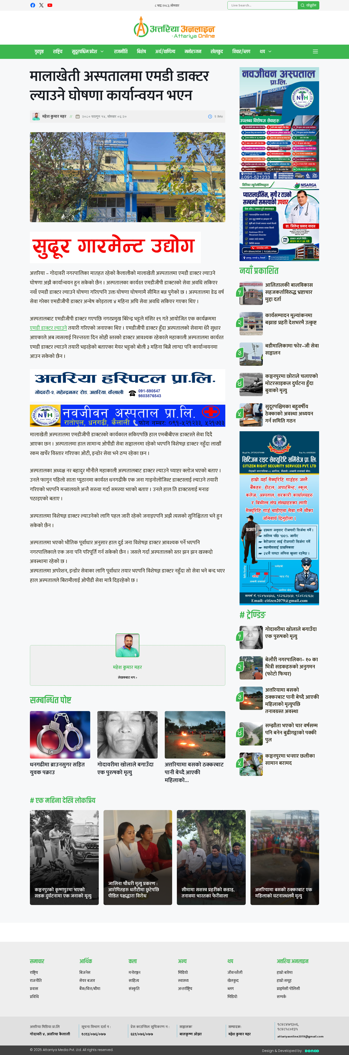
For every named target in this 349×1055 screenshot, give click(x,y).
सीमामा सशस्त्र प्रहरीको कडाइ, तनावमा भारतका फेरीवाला (208, 893)
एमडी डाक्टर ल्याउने (48, 328)
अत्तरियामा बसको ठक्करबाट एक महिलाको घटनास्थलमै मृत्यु (283, 893)
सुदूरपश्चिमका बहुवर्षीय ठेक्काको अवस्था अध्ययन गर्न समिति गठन (289, 413)
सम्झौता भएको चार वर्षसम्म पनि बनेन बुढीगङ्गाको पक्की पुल (291, 732)
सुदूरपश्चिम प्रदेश (84, 52)
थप (262, 52)
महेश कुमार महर (54, 116)
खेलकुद (217, 52)
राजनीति (120, 52)
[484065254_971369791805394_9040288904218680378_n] (279, 124)
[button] (315, 52)
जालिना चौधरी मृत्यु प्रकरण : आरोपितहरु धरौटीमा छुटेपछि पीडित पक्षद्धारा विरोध (133, 890)
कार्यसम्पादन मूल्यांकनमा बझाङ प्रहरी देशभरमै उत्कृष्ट (290, 319)
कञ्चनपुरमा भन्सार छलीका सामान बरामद (290, 760)
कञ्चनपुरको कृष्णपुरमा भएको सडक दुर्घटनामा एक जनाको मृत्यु (63, 893)
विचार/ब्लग (241, 52)
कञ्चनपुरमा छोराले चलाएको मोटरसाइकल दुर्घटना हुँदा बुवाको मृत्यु (291, 383)
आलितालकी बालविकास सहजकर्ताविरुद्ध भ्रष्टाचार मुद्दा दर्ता (289, 292)
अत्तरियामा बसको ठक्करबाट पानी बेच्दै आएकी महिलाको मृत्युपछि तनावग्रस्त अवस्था (292, 701)
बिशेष (141, 52)
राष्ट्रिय (57, 52)
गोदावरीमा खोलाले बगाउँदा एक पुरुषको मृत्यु (125, 768)
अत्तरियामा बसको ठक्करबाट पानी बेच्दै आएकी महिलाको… (194, 772)
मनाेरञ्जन (193, 52)
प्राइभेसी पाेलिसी (288, 989)
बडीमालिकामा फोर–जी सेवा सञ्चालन (292, 349)
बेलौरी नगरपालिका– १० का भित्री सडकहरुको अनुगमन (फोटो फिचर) (291, 666)
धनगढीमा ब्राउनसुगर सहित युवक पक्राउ (57, 768)
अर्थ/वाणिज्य (165, 52)
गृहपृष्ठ (39, 52)
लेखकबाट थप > (127, 677)
